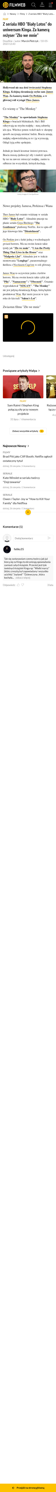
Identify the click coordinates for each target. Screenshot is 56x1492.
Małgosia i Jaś (12, 256)
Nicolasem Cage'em (23, 264)
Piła (6, 281)
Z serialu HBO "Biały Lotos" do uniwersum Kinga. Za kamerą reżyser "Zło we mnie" (41, 14)
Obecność (36, 281)
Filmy (22, 14)
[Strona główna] (4, 13)
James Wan (9, 273)
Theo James (32, 100)
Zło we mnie (21, 248)
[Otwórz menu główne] (50, 5)
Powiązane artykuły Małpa (20, 370)
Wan (18, 294)
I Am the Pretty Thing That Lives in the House (26, 250)
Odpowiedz (9, 585)
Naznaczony (19, 281)
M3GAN (25, 286)
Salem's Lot (28, 298)
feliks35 (19, 549)
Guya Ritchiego (25, 223)
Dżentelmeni (32, 231)
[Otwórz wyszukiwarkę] (33, 5)
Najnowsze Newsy (14, 446)
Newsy (13, 14)
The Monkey (11, 117)
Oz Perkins (35, 96)
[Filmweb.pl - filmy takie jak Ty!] (14, 5)
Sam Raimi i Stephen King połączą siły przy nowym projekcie (23, 409)
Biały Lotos (17, 218)
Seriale (7, 473)
